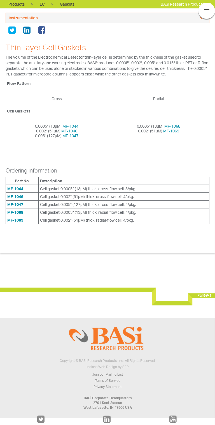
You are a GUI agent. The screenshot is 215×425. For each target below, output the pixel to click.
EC (42, 4)
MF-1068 (172, 126)
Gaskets (67, 4)
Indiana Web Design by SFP (108, 367)
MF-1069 (171, 130)
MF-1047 (70, 135)
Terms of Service (107, 380)
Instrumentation (23, 17)
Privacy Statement (107, 387)
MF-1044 (70, 126)
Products (16, 4)
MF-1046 (69, 130)
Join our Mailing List (107, 374)
